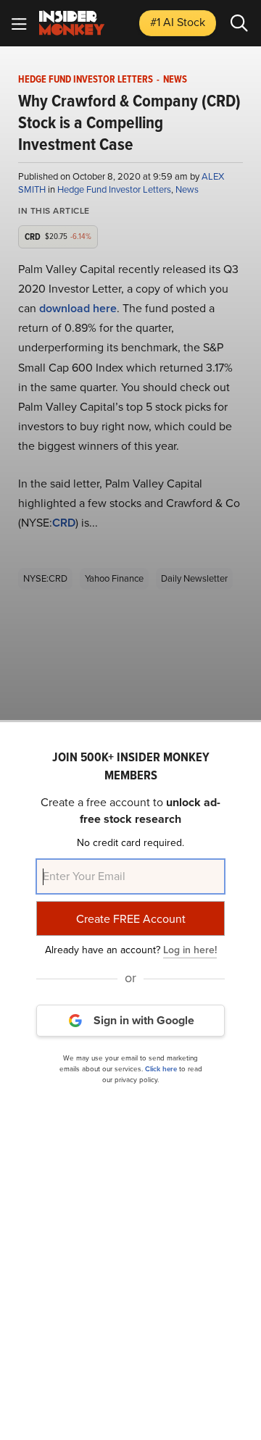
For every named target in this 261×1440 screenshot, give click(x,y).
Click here (161, 1068)
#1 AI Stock (177, 22)
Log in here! (190, 950)
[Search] (239, 23)
